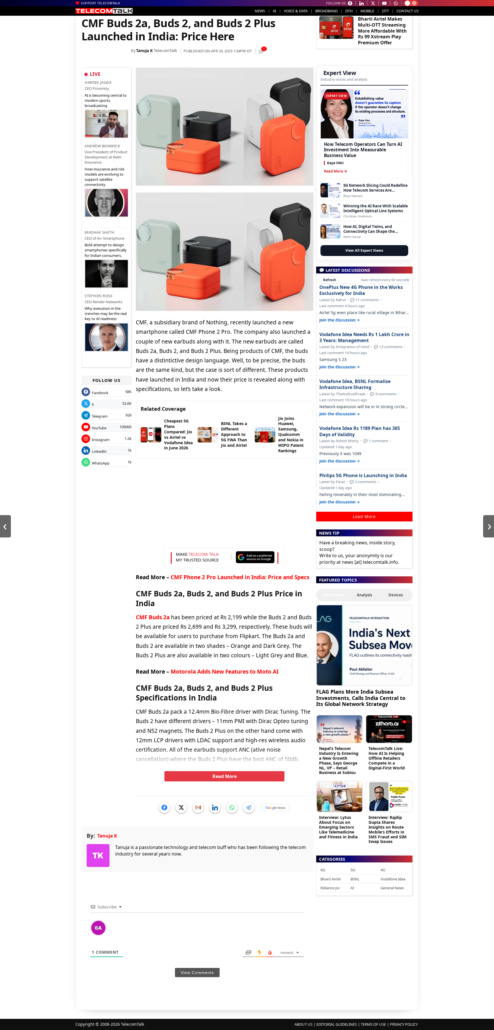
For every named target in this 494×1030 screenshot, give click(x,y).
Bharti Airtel (330, 879)
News (260, 10)
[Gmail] (198, 807)
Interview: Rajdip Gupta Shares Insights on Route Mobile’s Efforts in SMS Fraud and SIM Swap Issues (387, 829)
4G (383, 869)
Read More (224, 776)
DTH (349, 10)
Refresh (329, 279)
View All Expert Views (364, 250)
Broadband (326, 10)
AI (274, 10)
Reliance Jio (330, 887)
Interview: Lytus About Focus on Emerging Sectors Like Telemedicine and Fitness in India (338, 827)
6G (322, 869)
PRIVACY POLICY (404, 1024)
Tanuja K (144, 50)
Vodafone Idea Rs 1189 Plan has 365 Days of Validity (359, 431)
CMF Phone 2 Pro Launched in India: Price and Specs (240, 577)
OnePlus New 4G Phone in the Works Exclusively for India (361, 290)
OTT (385, 10)
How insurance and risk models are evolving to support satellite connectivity (104, 176)
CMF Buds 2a (153, 617)
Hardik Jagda (98, 82)
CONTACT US (408, 10)
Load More (364, 516)
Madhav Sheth (99, 232)
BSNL (355, 879)
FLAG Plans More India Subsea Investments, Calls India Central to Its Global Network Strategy (360, 697)
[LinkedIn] (215, 807)
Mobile (367, 10)
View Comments (197, 972)
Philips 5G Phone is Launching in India (363, 476)
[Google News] (275, 807)
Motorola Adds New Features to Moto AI (224, 671)
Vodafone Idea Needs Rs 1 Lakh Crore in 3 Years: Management (364, 338)
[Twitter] (181, 807)
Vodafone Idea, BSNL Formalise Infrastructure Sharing (355, 384)
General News (392, 887)
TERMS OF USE (373, 1024)
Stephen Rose (98, 295)
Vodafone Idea (393, 879)
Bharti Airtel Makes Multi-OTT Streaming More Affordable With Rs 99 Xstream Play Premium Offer (382, 31)
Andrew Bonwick (102, 145)
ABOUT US (303, 1024)
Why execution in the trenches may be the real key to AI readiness (106, 313)
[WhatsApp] (232, 807)
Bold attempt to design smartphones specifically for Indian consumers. (106, 250)
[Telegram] (248, 807)
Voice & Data (296, 10)
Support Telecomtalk (100, 3)
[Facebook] (164, 807)
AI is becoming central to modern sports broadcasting (106, 100)
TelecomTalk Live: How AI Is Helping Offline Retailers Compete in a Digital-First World (386, 758)
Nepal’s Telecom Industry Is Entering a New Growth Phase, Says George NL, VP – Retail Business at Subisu (338, 760)
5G (352, 869)
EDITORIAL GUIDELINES (336, 1024)
